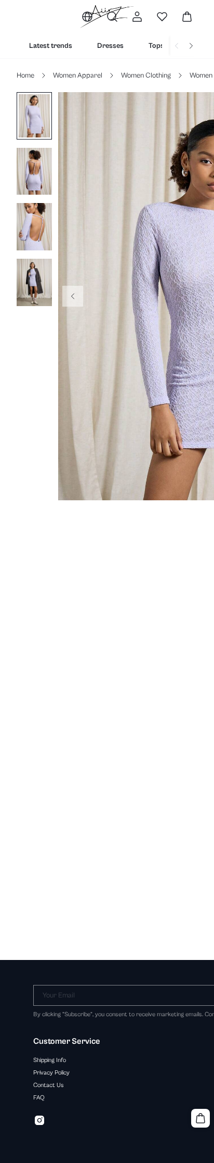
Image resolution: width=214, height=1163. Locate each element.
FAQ (39, 1097)
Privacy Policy (51, 1072)
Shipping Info (49, 1060)
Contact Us (48, 1085)
